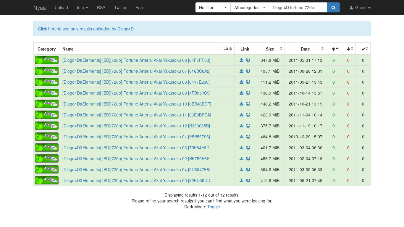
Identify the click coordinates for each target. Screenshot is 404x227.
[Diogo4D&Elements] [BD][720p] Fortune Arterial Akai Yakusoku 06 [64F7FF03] (136, 60)
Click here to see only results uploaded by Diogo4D (86, 29)
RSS (101, 7)
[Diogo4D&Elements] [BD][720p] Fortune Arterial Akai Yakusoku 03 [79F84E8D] (136, 147)
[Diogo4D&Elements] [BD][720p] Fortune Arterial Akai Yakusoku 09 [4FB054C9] (136, 93)
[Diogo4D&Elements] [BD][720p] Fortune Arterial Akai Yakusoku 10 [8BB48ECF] (136, 104)
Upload (61, 7)
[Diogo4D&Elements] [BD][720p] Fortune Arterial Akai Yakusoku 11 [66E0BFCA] (136, 115)
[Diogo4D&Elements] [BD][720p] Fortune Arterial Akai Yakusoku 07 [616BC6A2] (136, 71)
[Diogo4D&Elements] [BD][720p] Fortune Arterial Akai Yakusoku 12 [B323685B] (136, 126)
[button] (213, 7)
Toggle (213, 207)
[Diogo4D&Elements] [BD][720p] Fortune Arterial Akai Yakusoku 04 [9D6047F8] (136, 169)
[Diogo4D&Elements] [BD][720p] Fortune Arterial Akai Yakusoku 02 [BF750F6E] (136, 158)
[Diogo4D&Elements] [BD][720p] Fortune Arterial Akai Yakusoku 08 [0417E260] (136, 82)
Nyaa (39, 7)
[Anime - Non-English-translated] (47, 59)
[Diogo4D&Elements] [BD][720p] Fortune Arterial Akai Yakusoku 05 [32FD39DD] (136, 180)
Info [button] (81, 7)
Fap (139, 7)
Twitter (120, 7)
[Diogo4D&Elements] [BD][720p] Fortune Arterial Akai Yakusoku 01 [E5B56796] (136, 137)
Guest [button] (361, 7)
